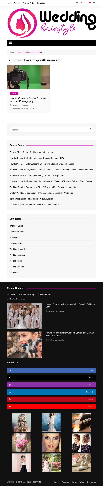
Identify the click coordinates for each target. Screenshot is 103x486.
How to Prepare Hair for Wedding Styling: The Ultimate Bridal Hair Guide (42, 164)
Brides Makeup (16, 226)
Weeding (14, 272)
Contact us (40, 3)
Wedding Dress (16, 243)
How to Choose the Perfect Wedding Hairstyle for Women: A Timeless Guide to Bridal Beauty (51, 181)
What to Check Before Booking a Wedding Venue (31, 152)
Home (9, 3)
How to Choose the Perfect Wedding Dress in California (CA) (37, 158)
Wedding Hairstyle (18, 249)
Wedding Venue (17, 267)
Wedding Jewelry (17, 255)
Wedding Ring (16, 261)
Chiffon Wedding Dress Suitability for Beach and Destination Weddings (41, 193)
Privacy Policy (29, 3)
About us (17, 3)
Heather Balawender (20, 105)
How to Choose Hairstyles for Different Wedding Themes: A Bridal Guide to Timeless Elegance (51, 170)
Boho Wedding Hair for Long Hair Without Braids (31, 199)
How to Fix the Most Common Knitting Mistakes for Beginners (37, 176)
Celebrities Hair (16, 232)
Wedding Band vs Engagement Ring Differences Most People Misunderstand (44, 187)
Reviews (14, 93)
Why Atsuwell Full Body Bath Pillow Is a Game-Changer (34, 205)
